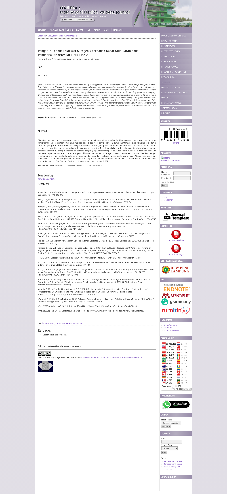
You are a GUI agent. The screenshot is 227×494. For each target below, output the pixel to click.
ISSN (176, 143)
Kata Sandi (166, 178)
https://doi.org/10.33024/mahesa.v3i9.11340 (62, 323)
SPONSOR (165, 82)
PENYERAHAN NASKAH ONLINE (175, 92)
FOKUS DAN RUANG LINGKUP (174, 35)
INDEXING (165, 113)
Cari (88, 30)
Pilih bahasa (166, 419)
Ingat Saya (169, 182)
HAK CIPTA (166, 97)
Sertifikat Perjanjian (176, 254)
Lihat (166, 197)
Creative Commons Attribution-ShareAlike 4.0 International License (111, 357)
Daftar (79, 30)
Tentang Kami (56, 30)
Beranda (42, 30)
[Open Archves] (45, 371)
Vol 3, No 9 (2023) (55, 35)
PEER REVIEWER (168, 46)
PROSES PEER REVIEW (170, 51)
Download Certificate (170, 160)
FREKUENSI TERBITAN (170, 87)
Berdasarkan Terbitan (173, 461)
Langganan (168, 200)
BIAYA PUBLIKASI (168, 77)
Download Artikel (46, 179)
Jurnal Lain (168, 469)
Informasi (118, 30)
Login (70, 30)
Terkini (97, 30)
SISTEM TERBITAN (169, 108)
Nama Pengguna (165, 173)
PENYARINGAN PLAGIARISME (173, 72)
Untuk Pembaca (170, 325)
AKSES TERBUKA (168, 56)
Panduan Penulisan (176, 240)
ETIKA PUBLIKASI (168, 61)
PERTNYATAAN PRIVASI (171, 103)
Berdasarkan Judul (172, 466)
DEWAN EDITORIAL (169, 41)
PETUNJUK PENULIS (169, 67)
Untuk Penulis (169, 327)
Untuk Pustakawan (171, 330)
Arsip (107, 30)
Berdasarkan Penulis (173, 464)
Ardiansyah (71, 35)
